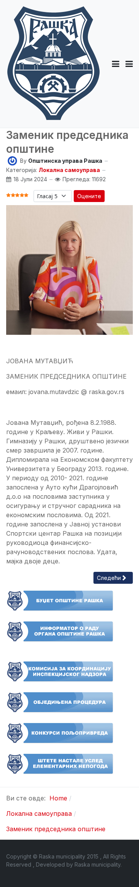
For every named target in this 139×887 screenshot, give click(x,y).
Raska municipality (97, 864)
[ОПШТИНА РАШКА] (53, 64)
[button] (115, 64)
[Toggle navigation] (129, 64)
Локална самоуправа (69, 170)
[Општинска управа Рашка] (12, 160)
